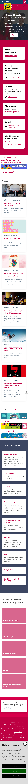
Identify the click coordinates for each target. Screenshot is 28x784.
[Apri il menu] (2, 7)
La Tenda (7, 487)
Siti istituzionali (7, 421)
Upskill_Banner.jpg (13, 580)
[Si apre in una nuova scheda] (14, 166)
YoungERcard (8, 570)
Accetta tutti (14, 771)
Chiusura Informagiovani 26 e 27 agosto (13, 204)
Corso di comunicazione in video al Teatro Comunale (13, 312)
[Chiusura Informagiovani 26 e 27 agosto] (14, 190)
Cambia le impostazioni (14, 776)
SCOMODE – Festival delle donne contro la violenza (13, 275)
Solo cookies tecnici (14, 766)
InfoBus (6, 554)
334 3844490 (13, 77)
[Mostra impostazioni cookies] (26, 392)
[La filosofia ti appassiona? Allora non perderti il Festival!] (14, 371)
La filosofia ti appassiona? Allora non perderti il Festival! (13, 385)
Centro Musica (9, 473)
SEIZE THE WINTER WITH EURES (13, 349)
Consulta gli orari (12, 111)
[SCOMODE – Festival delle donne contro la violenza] (14, 261)
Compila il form (11, 55)
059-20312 (12, 96)
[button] (24, 6)
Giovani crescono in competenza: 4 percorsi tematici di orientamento (11, 160)
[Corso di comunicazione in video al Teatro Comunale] (14, 298)
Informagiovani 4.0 (10, 454)
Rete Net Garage (10, 502)
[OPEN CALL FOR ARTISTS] (14, 226)
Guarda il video (7, 172)
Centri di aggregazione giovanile (12, 521)
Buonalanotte (9, 537)
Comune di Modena (6, 1)
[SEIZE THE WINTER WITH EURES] (14, 335)
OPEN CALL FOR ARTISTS (13, 239)
